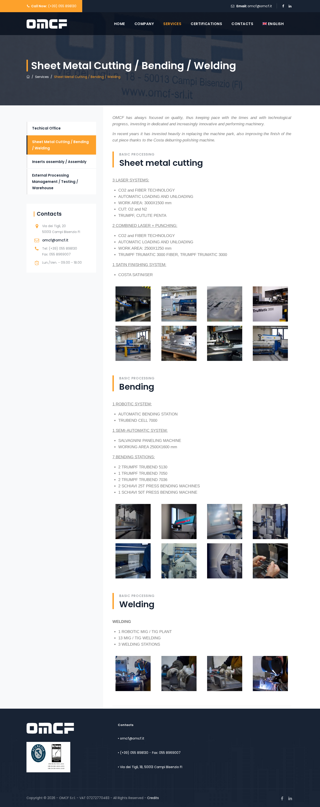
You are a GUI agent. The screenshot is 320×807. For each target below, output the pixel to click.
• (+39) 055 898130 (133, 752)
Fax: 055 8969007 (166, 752)
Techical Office (46, 128)
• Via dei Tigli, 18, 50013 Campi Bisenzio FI (150, 767)
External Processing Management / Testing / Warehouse (55, 181)
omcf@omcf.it (260, 6)
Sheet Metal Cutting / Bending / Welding (60, 145)
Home (119, 23)
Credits (153, 798)
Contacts (242, 23)
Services (172, 23)
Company (144, 23)
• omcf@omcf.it (131, 738)
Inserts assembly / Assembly (59, 161)
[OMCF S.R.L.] (46, 23)
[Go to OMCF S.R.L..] (28, 76)
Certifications (206, 23)
